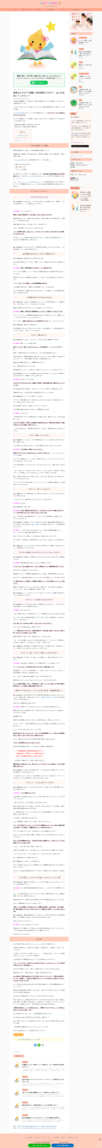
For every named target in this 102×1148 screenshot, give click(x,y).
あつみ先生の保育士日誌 (21, 113)
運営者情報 (56, 1137)
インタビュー (18, 1051)
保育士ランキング (74, 180)
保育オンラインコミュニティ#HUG (35, 944)
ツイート (19, 178)
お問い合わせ (86, 9)
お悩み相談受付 (51, 9)
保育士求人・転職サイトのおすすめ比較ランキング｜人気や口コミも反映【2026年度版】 (85, 196)
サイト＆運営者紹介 (74, 9)
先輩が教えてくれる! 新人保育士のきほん (33, 176)
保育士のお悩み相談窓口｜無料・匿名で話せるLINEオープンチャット (85, 53)
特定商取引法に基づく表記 (73, 1137)
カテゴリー (62, 9)
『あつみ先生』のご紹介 (22, 135)
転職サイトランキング (27, 9)
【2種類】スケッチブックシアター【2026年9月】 (85, 78)
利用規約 (63, 1137)
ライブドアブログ (56, 453)
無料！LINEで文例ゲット (39, 1145)
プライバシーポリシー (47, 1137)
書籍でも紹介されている (48, 697)
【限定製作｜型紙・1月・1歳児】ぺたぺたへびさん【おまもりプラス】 (85, 104)
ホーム (15, 9)
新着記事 (39, 9)
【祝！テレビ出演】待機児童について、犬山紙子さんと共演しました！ (41, 1092)
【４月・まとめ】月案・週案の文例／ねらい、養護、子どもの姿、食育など (36, 1128)
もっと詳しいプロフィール (77, 142)
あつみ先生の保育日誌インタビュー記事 (29, 1039)
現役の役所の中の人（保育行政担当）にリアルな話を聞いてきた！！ (40, 1105)
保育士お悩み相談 (75, 133)
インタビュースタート (22, 137)
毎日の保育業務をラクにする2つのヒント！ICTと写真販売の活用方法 (40, 1118)
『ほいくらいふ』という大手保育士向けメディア (30, 182)
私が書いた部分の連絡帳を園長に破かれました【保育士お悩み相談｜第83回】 (37, 1126)
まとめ (18, 139)
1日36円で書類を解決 (62, 1145)
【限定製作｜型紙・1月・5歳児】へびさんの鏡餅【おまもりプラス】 (85, 91)
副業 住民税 (34, 524)
